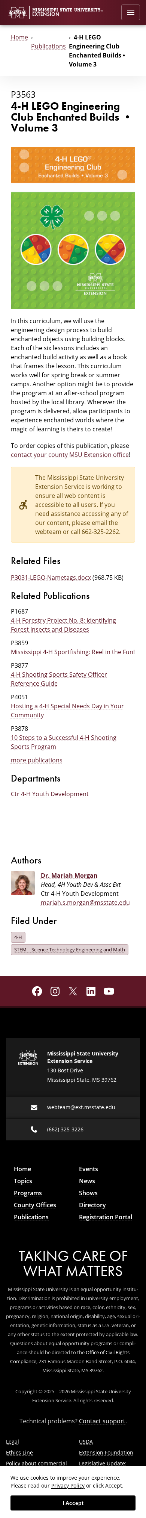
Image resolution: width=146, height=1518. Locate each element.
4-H (18, 937)
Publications (48, 46)
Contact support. (103, 1421)
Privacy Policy (68, 1485)
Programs (28, 1193)
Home (19, 37)
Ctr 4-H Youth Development (50, 794)
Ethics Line (19, 1452)
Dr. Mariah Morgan (69, 875)
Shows (88, 1193)
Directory (92, 1205)
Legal (12, 1441)
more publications (37, 760)
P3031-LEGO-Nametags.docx (51, 577)
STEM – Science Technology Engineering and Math (69, 949)
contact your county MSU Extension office (70, 455)
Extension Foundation (106, 1452)
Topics (23, 1181)
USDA (86, 1441)
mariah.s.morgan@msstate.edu (85, 902)
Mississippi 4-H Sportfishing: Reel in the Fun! (73, 652)
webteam (48, 532)
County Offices (35, 1205)
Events (88, 1169)
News (87, 1181)
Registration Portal (105, 1217)
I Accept (73, 1503)
